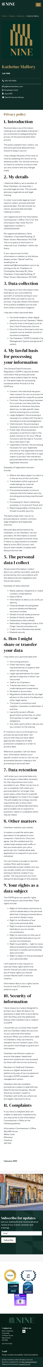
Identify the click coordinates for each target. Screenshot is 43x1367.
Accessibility (18, 1355)
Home (4, 16)
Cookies (11, 1355)
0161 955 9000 (10, 81)
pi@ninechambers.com (13, 86)
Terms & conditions (31, 1355)
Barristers (20, 16)
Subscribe (8, 1240)
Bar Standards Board (29, 1362)
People (12, 16)
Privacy (4, 1355)
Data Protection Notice (14, 97)
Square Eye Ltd (24, 1364)
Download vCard (11, 90)
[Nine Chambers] (8, 4)
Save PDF (8, 94)
